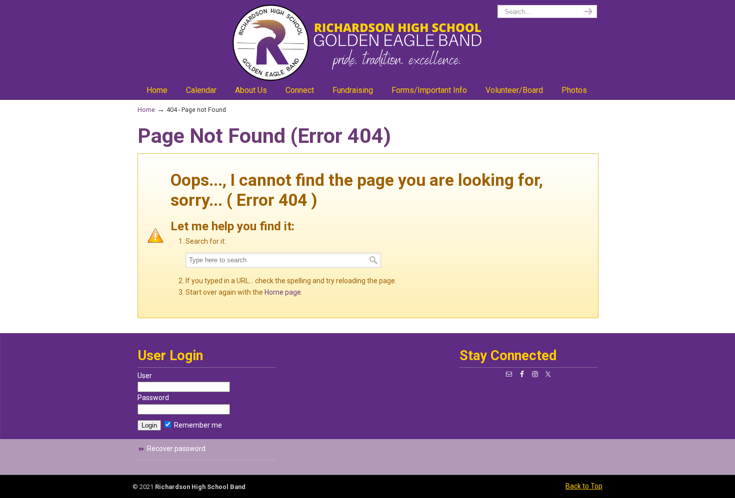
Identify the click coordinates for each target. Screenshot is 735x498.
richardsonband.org (368, 42)
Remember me (197, 425)
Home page (282, 292)
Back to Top (584, 486)
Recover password (176, 449)
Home (146, 109)
